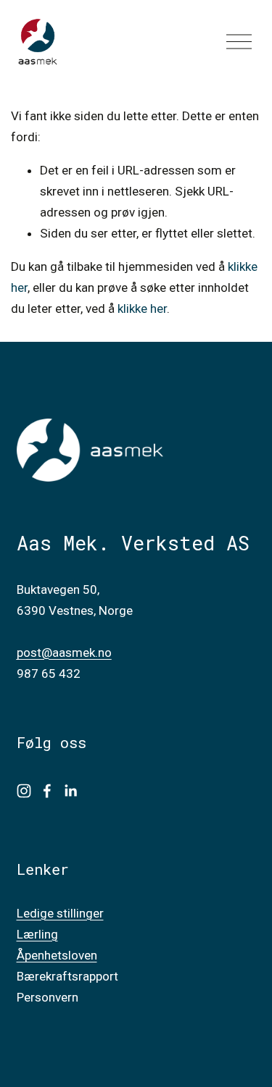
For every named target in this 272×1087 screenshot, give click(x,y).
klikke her (142, 308)
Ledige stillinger (60, 913)
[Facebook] (47, 791)
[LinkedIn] (70, 791)
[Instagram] (24, 791)
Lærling (37, 934)
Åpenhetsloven (57, 955)
